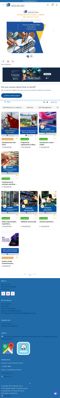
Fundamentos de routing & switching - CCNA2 (9, 183)
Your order (5, 306)
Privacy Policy (6, 324)
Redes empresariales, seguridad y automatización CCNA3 (10, 223)
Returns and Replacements (11, 311)
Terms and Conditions (9, 326)
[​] (24, 274)
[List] (47, 102)
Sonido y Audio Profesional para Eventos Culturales (8, 262)
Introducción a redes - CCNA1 (47, 143)
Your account (6, 304)
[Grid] (44, 102)
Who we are (5, 284)
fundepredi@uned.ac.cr (7, 373)
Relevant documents (8, 287)
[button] (54, 102)
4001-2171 (7, 377)
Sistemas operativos (46, 222)
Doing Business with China (9, 143)
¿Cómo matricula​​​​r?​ (12, 95)
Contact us (5, 289)
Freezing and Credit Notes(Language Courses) (18, 313)
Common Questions (8, 308)
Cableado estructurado (28, 222)
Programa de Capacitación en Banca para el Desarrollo (28, 144)
